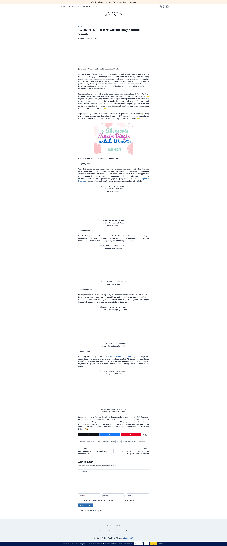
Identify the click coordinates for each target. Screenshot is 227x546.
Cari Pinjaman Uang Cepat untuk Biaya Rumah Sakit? (93, 451)
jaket (119, 441)
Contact (86, 7)
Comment (83, 471)
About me (71, 7)
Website (131, 495)
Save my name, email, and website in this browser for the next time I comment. (107, 500)
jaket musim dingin (129, 441)
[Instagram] (167, 6)
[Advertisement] (113, 54)
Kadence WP (129, 538)
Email (106, 495)
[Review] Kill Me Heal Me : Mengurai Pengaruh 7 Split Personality (135, 451)
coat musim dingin (108, 441)
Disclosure (97, 7)
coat (98, 441)
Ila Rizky (82, 38)
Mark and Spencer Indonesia (119, 357)
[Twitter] (163, 6)
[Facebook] (160, 6)
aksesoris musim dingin (87, 441)
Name (82, 495)
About (62, 7)
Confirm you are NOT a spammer (92, 511)
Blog (78, 7)
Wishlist (81, 26)
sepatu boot (142, 441)
